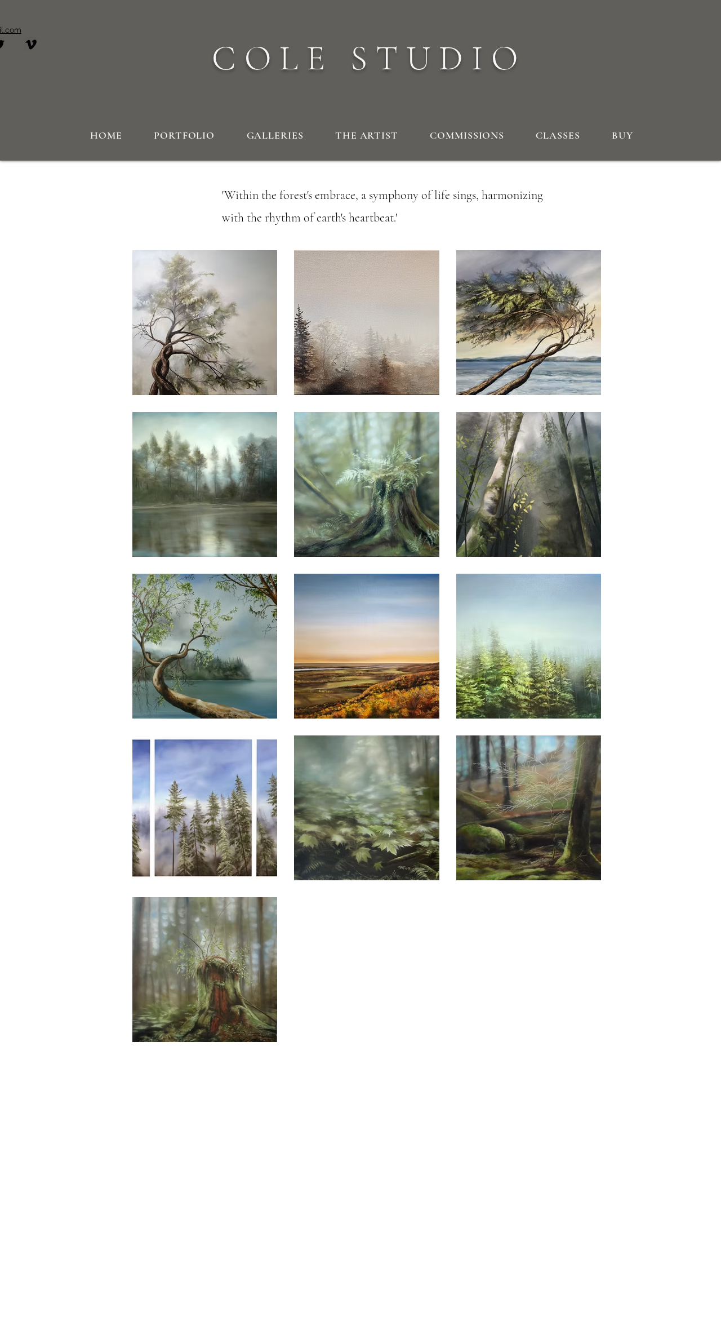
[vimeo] (31, 44)
